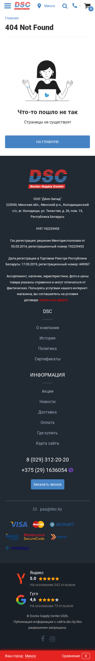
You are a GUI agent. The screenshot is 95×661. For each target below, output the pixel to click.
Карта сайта (47, 443)
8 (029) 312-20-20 (47, 460)
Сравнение (74, 656)
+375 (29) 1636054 (44, 470)
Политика (47, 348)
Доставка (47, 412)
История (47, 338)
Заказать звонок (47, 484)
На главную (47, 142)
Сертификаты (48, 359)
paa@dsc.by (51, 509)
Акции (47, 391)
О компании (47, 327)
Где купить (47, 433)
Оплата (47, 422)
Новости (47, 401)
